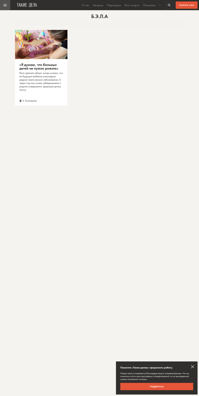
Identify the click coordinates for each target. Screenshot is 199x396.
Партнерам (114, 5)
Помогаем (149, 5)
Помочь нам (186, 5)
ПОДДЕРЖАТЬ (157, 386)
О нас (85, 5)
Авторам (98, 5)
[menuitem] (5, 5)
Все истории (132, 5)
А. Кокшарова (29, 100)
